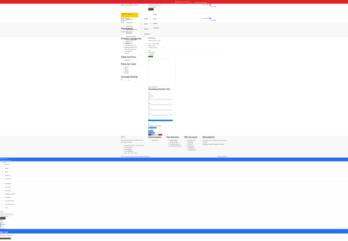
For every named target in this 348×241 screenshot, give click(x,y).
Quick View (151, 133)
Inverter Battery (129, 45)
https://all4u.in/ (129, 151)
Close (9, 160)
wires (126, 53)
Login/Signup (3, 160)
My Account (191, 140)
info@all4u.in (128, 149)
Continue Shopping (5, 238)
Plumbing (127, 51)
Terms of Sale (174, 142)
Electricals (127, 43)
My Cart (190, 144)
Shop (125, 31)
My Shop (190, 142)
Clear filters (151, 52)
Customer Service (175, 144)
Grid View (151, 43)
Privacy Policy (174, 140)
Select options (152, 128)
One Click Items (129, 49)
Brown (152, 54)
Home (122, 31)
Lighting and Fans (153, 87)
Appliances (128, 41)
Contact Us (155, 140)
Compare (150, 131)
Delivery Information (176, 146)
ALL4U (136, 156)
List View (156, 43)
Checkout (191, 146)
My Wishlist (191, 148)
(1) (125, 80)
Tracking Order (192, 149)
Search (151, 9)
